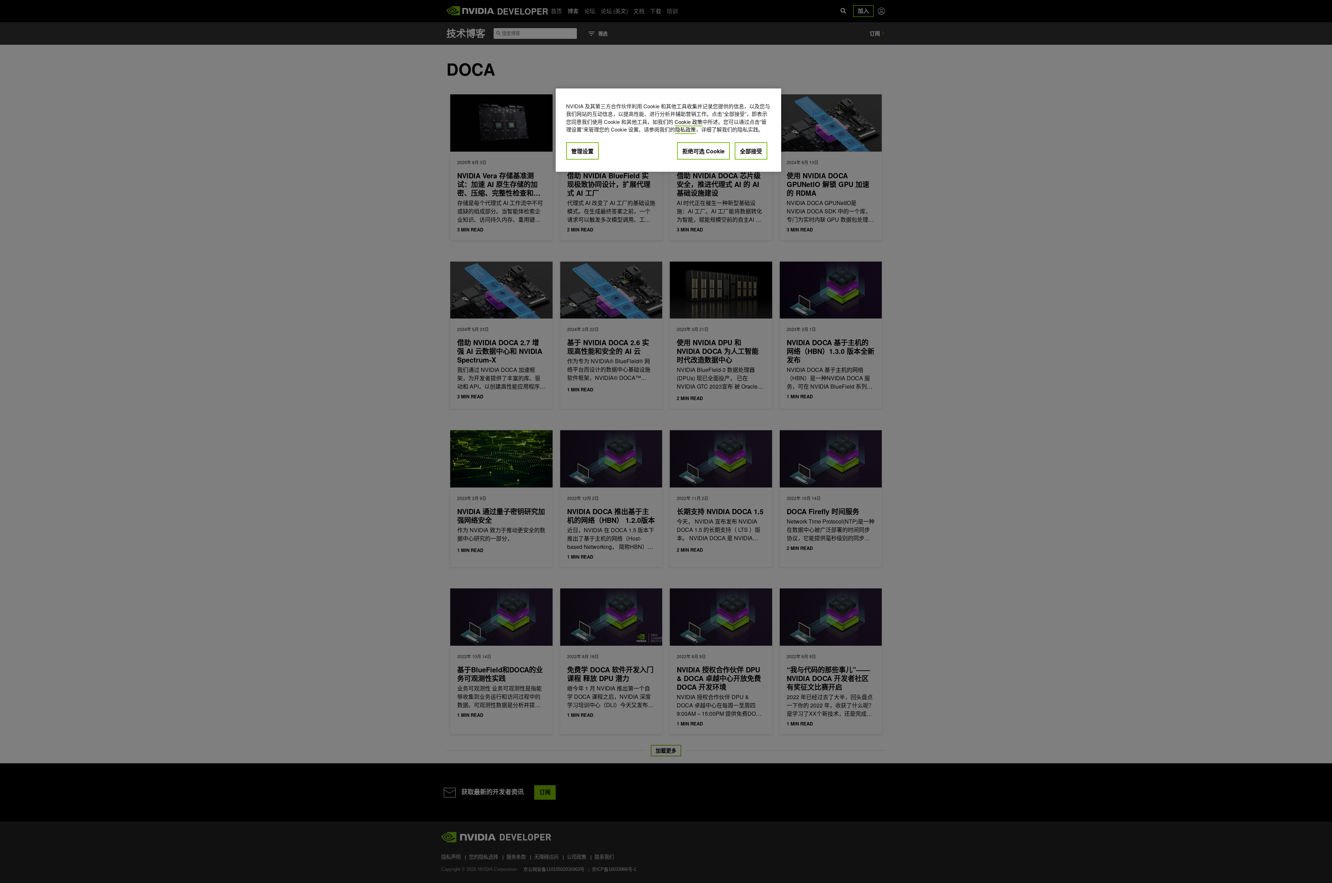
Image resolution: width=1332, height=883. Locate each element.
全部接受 (751, 151)
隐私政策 (685, 129)
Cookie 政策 (688, 121)
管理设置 (582, 151)
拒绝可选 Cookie (703, 151)
